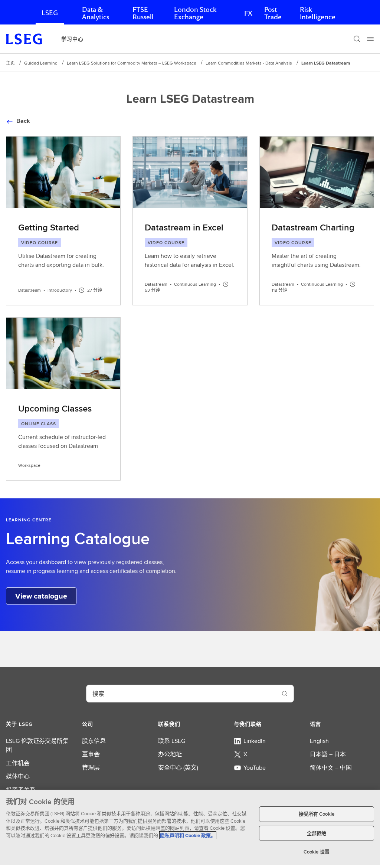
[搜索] (357, 39)
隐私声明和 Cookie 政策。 (188, 835)
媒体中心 (18, 776)
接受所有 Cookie (316, 814)
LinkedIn (254, 741)
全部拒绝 (317, 833)
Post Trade (273, 13)
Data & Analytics (95, 13)
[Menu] (370, 39)
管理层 (91, 767)
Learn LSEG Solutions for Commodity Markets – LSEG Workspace (131, 63)
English (319, 741)
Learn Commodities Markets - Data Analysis (249, 63)
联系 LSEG (171, 741)
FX (248, 13)
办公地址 (170, 754)
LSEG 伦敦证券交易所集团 (37, 745)
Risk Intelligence (317, 13)
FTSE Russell (143, 13)
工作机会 (18, 763)
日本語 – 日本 (328, 754)
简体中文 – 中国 (331, 767)
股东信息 (94, 741)
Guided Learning (41, 63)
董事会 (91, 754)
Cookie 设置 (317, 851)
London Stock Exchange (195, 13)
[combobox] (181, 693)
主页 (10, 63)
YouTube (254, 767)
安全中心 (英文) (178, 767)
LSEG (50, 13)
